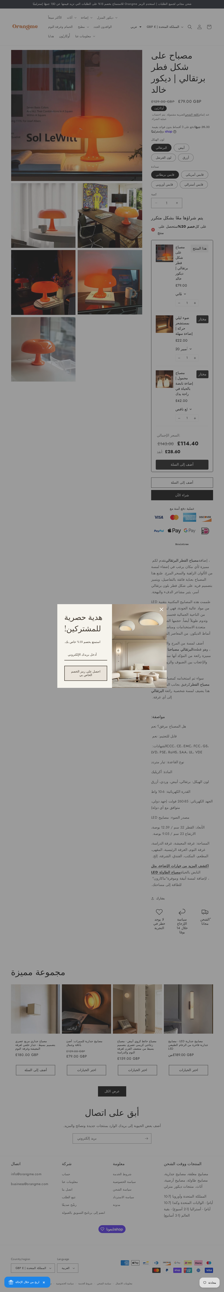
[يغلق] (161, 609)
